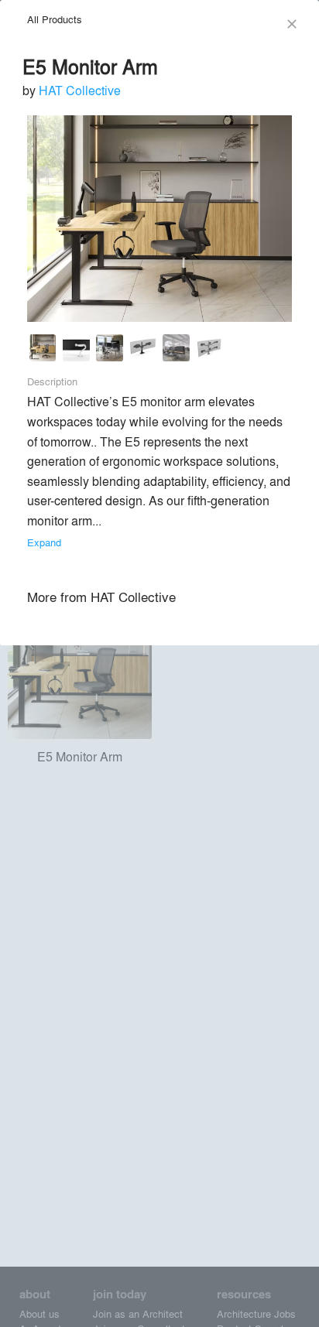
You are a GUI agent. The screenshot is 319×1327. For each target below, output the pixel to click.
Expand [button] (44, 542)
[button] (43, 350)
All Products (54, 19)
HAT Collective (80, 90)
